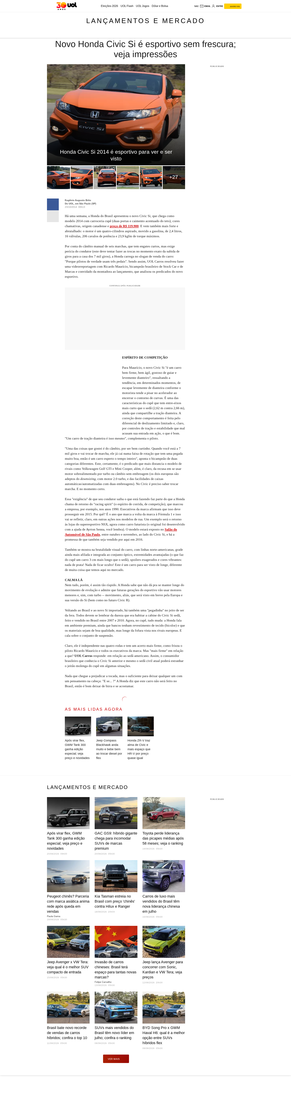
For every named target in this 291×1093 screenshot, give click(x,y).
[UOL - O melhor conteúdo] (66, 6)
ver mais (114, 1059)
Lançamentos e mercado (145, 20)
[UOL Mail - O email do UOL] (205, 6)
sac (196, 6)
